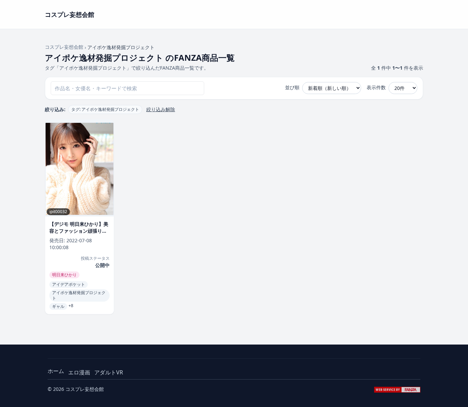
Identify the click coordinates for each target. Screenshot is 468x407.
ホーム (56, 371)
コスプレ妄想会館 (64, 47)
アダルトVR (108, 372)
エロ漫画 (79, 372)
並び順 (292, 87)
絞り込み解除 (160, 109)
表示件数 (376, 87)
